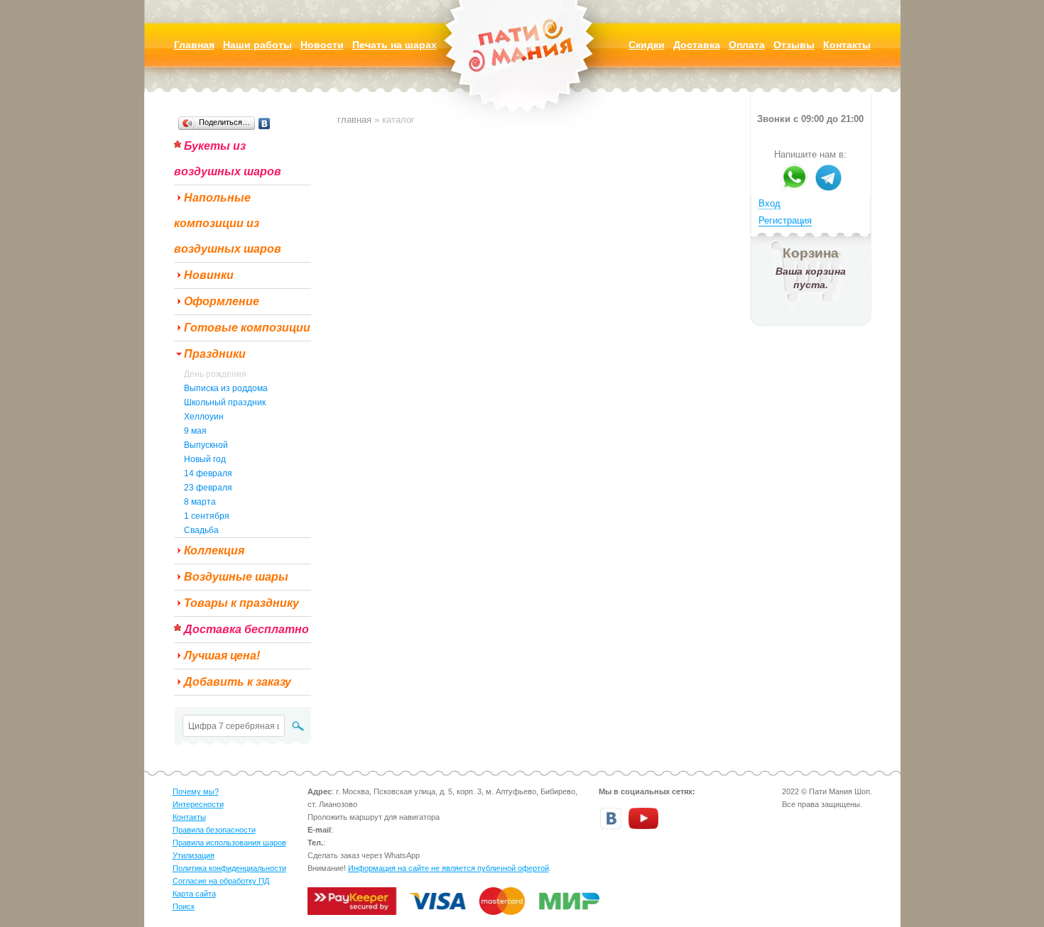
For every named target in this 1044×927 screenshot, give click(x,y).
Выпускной (206, 445)
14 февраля (208, 473)
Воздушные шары (236, 577)
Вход (769, 203)
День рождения (215, 374)
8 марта (200, 502)
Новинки (209, 275)
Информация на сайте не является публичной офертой (448, 868)
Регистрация (785, 220)
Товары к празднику (241, 603)
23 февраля (208, 488)
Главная (354, 119)
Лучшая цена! (222, 655)
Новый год (205, 459)
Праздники (215, 354)
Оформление (221, 301)
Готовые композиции (247, 328)
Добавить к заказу (237, 682)
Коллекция (214, 550)
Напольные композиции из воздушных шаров (227, 223)
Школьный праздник (225, 402)
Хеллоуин (204, 417)
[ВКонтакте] (264, 123)
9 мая (195, 431)
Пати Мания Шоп (522, 67)
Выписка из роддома (226, 388)
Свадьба (201, 530)
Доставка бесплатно (246, 629)
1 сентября (206, 516)
